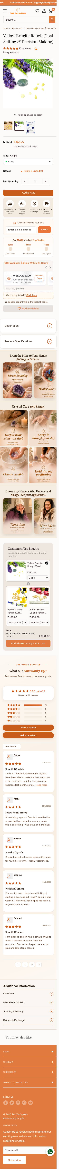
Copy (39, 278)
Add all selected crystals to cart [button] (28, 643)
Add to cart (28, 192)
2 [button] (24, 964)
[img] (13, 763)
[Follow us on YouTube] (30, 1102)
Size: (10, 155)
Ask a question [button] (28, 735)
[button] (51, 11)
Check (44, 229)
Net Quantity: (11, 181)
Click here (31, 295)
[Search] (52, 19)
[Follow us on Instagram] (18, 1102)
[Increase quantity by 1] (45, 181)
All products (17, 28)
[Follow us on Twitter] (12, 1102)
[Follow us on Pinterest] (24, 1102)
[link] (17, 571)
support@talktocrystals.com (46, 2)
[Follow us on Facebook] (5, 1102)
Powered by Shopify (13, 1118)
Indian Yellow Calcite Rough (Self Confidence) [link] (39, 611)
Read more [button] (41, 785)
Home (5, 28)
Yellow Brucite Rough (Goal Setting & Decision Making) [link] (34, 565)
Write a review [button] (28, 727)
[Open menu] (5, 10)
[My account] (44, 11)
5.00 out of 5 (37, 691)
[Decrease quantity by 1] (24, 181)
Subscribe (14, 1160)
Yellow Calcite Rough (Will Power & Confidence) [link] (15, 611)
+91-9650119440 (25, 2)
